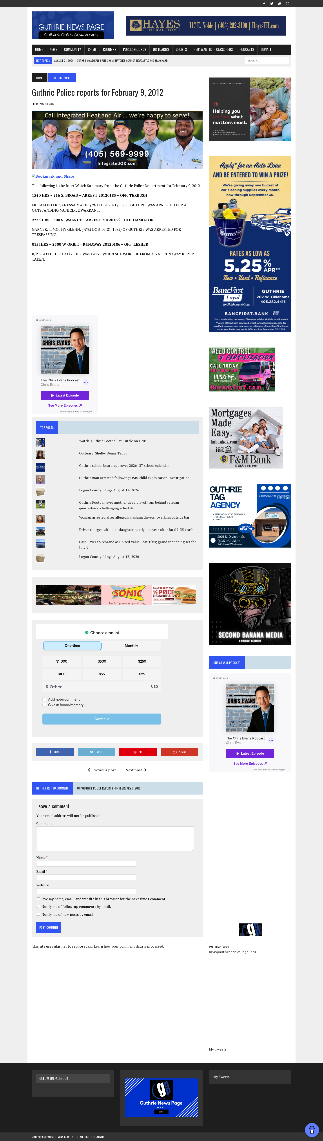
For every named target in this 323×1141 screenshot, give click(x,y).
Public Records (134, 49)
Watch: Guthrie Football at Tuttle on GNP (112, 440)
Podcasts (247, 49)
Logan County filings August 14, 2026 (109, 490)
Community (72, 49)
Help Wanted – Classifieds (213, 49)
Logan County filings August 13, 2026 (109, 556)
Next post (133, 770)
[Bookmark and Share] (53, 176)
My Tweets (217, 1049)
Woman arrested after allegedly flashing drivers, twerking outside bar (134, 517)
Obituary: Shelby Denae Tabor (103, 453)
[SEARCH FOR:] (267, 60)
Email (41, 871)
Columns (109, 49)
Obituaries (161, 49)
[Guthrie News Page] (73, 25)
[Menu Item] (263, 3)
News (53, 49)
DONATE (266, 49)
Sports (181, 49)
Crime (92, 49)
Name (41, 857)
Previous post (104, 770)
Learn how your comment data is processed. (129, 946)
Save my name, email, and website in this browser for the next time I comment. (103, 898)
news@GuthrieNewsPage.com (232, 952)
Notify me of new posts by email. (68, 914)
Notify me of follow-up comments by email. (76, 906)
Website (42, 885)
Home (39, 49)
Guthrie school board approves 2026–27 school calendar (124, 465)
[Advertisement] (117, 288)
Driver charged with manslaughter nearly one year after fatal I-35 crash (136, 529)
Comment (44, 823)
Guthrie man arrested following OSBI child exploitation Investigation (134, 477)
